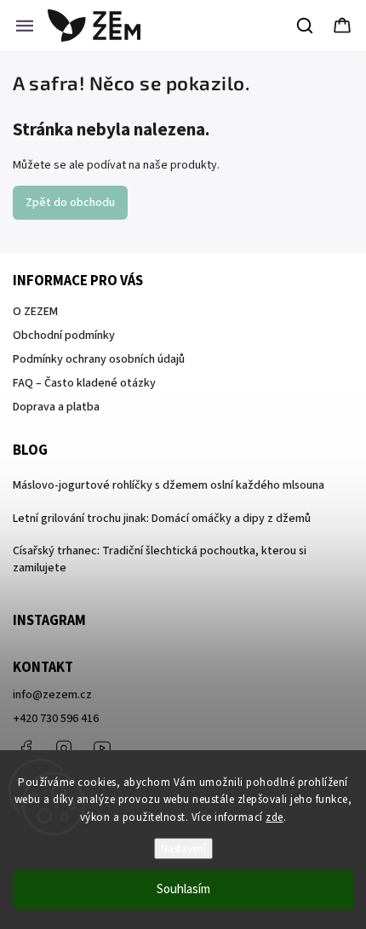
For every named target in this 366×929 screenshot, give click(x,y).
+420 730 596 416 (56, 718)
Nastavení (183, 848)
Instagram (64, 748)
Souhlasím (183, 889)
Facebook (25, 748)
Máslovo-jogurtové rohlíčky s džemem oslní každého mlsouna (168, 485)
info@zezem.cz (52, 694)
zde (274, 817)
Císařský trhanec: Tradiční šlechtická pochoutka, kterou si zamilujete (159, 559)
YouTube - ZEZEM (102, 748)
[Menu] (25, 26)
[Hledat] (305, 25)
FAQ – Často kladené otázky (84, 383)
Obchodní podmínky (64, 335)
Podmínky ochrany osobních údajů (99, 359)
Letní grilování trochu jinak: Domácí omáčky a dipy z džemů (162, 518)
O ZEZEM (35, 311)
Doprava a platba (56, 407)
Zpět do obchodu (70, 202)
